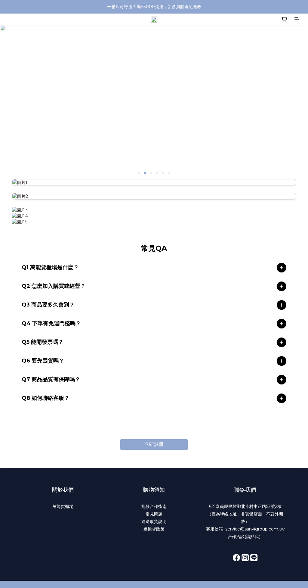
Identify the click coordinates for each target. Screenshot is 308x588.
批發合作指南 (154, 506)
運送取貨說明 (154, 521)
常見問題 (154, 514)
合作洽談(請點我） (245, 536)
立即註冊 (154, 444)
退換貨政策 (154, 529)
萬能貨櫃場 (62, 506)
